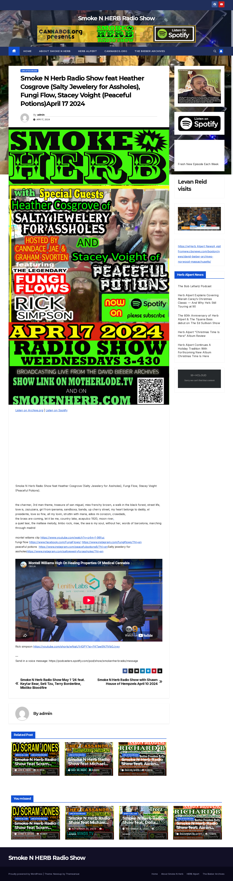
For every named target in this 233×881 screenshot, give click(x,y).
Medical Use (22, 755)
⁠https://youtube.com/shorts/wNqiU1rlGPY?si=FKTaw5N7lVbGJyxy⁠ (76, 646)
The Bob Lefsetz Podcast (195, 286)
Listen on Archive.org (29, 410)
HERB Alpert (87, 51)
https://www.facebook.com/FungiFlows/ (55, 542)
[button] (215, 51)
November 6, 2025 (137, 828)
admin (41, 114)
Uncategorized (29, 71)
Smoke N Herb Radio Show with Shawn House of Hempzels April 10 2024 (127, 682)
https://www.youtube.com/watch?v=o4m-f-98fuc (72, 537)
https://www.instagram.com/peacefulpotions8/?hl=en (73, 546)
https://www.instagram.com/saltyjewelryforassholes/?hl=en (65, 551)
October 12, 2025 (191, 834)
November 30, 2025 (84, 828)
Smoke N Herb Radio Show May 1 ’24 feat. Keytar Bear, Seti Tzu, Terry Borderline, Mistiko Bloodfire (52, 684)
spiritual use (130, 814)
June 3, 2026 (26, 834)
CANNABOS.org (115, 51)
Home (27, 51)
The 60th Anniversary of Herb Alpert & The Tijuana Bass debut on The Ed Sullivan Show (199, 319)
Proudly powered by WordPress (26, 873)
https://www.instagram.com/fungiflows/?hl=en (112, 542)
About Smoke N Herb (55, 51)
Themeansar (72, 873)
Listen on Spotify (57, 410)
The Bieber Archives (150, 51)
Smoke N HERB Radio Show (116, 18)
